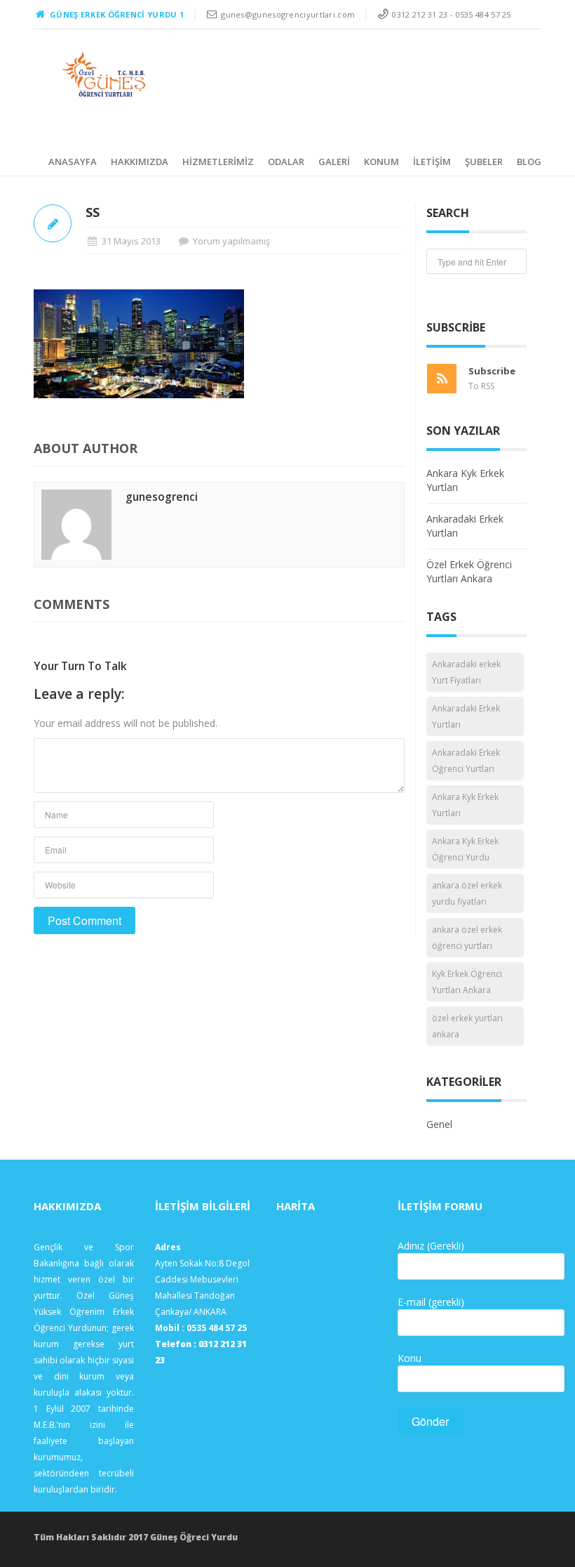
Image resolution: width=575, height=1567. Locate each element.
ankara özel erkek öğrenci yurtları (467, 938)
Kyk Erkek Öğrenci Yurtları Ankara (467, 982)
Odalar (286, 161)
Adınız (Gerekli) (431, 1245)
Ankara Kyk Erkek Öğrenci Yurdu (465, 849)
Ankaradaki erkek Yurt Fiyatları (466, 672)
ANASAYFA (72, 161)
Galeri (334, 161)
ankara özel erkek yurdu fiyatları (467, 893)
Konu (409, 1358)
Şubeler (484, 161)
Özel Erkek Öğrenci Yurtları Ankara (469, 571)
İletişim (432, 161)
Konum (381, 161)
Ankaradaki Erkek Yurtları (466, 716)
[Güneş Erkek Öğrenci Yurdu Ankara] (105, 74)
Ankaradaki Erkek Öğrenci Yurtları (466, 761)
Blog (529, 161)
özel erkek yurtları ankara (467, 1026)
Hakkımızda (139, 161)
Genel (439, 1124)
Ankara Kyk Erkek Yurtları (465, 805)
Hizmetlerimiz (218, 161)
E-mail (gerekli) (431, 1302)
